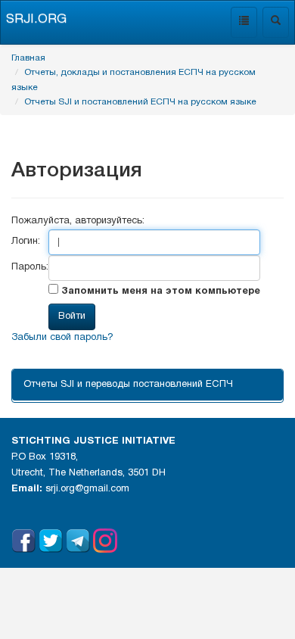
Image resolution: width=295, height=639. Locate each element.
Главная (28, 58)
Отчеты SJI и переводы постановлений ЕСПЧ (128, 384)
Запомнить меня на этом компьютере (159, 291)
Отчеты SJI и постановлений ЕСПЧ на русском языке (140, 102)
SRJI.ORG (36, 19)
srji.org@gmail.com (87, 489)
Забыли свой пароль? (62, 337)
